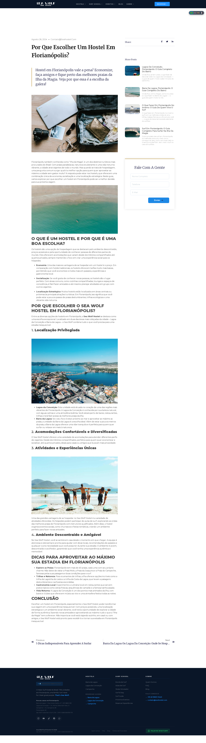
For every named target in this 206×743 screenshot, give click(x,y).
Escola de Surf (121, 682)
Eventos (109, 4)
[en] (194, 13)
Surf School (95, 4)
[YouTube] (43, 718)
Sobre (129, 4)
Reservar (161, 4)
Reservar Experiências (124, 703)
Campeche (90, 689)
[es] (198, 13)
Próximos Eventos (122, 700)
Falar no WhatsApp (159, 731)
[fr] (201, 13)
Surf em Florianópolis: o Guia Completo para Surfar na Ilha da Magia (157, 130)
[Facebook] (54, 718)
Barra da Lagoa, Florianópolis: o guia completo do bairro (157, 89)
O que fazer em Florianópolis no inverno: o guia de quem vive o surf (158, 107)
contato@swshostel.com (157, 700)
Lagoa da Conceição (94, 685)
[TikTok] (49, 718)
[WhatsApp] (59, 718)
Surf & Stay (120, 692)
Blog (121, 4)
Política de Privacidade (120, 731)
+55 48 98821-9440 (155, 697)
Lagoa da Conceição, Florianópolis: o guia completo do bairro (157, 69)
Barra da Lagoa (91, 682)
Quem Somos (151, 682)
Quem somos (96, 731)
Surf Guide (120, 696)
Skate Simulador (122, 689)
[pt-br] (191, 13)
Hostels (80, 4)
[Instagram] (38, 718)
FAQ (147, 685)
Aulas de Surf (121, 685)
